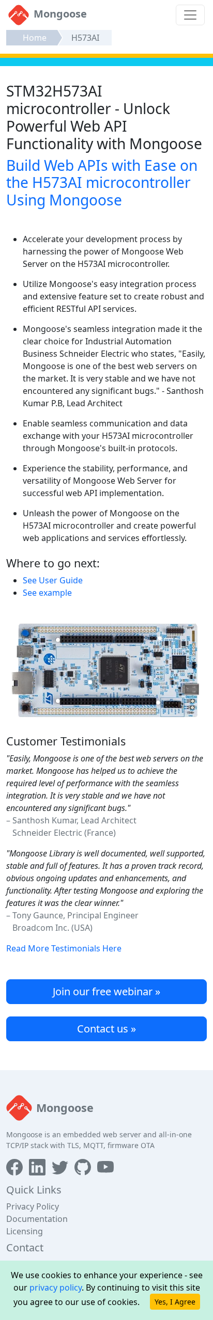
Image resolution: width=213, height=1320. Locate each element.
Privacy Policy (32, 1206)
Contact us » (106, 1029)
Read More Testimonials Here (63, 948)
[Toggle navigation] (190, 15)
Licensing (24, 1231)
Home (35, 37)
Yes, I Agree (175, 1302)
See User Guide (53, 580)
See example (47, 592)
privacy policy (55, 1287)
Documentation (37, 1218)
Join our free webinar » (106, 991)
